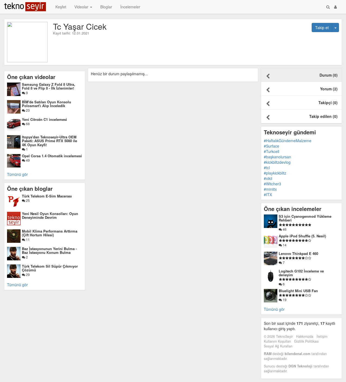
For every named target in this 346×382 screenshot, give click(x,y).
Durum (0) (329, 75)
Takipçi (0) (328, 102)
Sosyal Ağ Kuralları (278, 346)
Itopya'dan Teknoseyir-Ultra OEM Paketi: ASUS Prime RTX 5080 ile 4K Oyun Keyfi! (49, 140)
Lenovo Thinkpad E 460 (298, 253)
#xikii (268, 178)
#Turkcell (271, 151)
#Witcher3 (272, 183)
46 (284, 229)
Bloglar (106, 6)
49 (27, 160)
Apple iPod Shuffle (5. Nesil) (302, 235)
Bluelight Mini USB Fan (298, 290)
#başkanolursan (277, 156)
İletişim (322, 336)
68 (27, 123)
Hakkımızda (304, 336)
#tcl (267, 167)
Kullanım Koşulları (277, 341)
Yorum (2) (329, 88)
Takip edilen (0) (323, 116)
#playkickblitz (275, 173)
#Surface (271, 146)
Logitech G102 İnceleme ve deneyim (301, 272)
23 (27, 110)
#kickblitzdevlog (277, 162)
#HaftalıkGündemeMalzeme (287, 140)
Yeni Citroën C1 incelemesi (44, 119)
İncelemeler (130, 6)
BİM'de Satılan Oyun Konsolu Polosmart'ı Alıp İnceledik (46, 103)
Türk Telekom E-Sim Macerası (47, 196)
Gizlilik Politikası (306, 341)
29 (27, 274)
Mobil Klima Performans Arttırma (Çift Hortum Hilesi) (49, 232)
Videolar (81, 6)
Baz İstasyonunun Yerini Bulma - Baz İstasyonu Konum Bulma (49, 250)
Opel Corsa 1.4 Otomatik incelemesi (52, 155)
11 (27, 239)
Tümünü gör (17, 174)
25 (27, 200)
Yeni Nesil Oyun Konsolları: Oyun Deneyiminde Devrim (50, 215)
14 (284, 245)
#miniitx (270, 189)
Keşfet (60, 6)
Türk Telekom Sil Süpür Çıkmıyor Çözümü (50, 268)
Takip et (322, 27)
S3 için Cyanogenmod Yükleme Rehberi (305, 218)
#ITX (268, 194)
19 (284, 299)
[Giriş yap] (335, 6)
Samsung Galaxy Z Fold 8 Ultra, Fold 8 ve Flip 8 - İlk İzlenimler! (48, 86)
